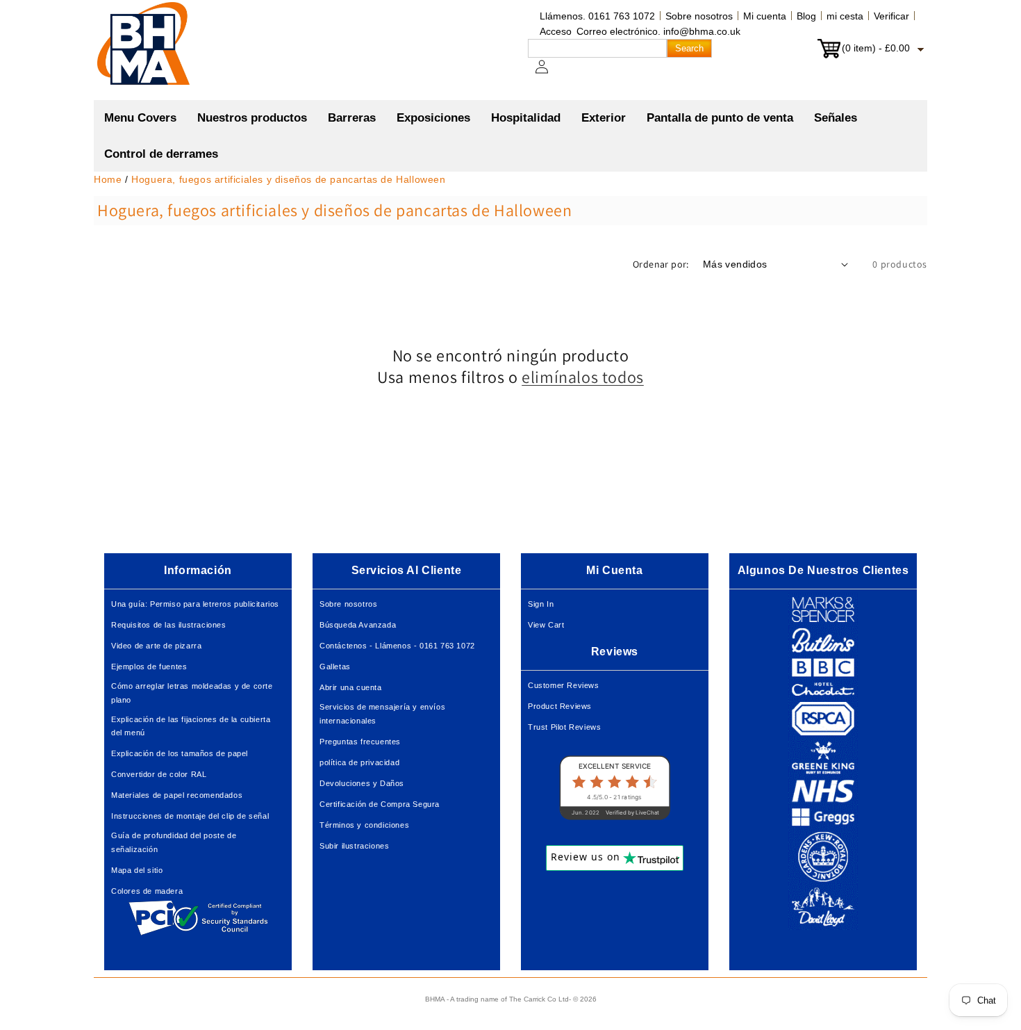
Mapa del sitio (137, 870)
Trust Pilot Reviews (564, 727)
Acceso (556, 31)
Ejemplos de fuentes (149, 666)
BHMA (435, 999)
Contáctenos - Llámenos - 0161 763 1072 (397, 645)
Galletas (335, 666)
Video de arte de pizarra (156, 645)
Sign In (541, 604)
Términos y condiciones (364, 825)
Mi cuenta (764, 16)
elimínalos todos (583, 377)
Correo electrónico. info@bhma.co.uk (658, 31)
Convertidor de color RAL (158, 774)
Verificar (891, 16)
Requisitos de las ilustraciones (168, 625)
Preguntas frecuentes (360, 741)
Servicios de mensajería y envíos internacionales (382, 714)
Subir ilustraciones (354, 846)
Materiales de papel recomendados (176, 795)
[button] (252, 118)
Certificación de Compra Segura (379, 804)
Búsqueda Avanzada (357, 625)
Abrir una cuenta (350, 687)
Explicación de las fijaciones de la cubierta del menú (190, 726)
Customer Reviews (563, 685)
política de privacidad (359, 762)
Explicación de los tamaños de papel (179, 753)
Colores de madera (147, 891)
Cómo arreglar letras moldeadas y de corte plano (192, 693)
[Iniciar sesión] (550, 73)
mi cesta (845, 16)
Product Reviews (560, 706)
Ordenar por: (661, 264)
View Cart (546, 625)
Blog (806, 16)
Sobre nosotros (699, 16)
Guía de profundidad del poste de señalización (173, 842)
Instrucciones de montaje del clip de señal (190, 816)
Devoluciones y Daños (361, 783)
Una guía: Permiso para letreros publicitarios (195, 604)
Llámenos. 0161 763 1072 (597, 16)
